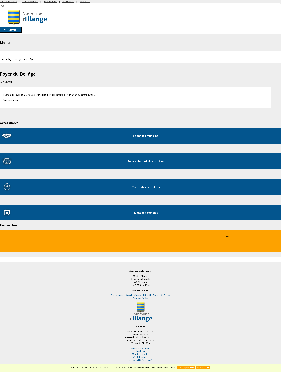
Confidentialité (140, 356)
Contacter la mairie (140, 348)
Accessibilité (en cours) (140, 359)
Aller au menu (50, 1)
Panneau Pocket (140, 297)
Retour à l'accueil (8, 1)
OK (227, 236)
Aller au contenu (30, 1)
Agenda (13, 59)
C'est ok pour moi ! (186, 367)
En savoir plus (203, 367)
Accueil (5, 59)
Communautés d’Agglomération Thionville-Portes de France (140, 295)
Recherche (85, 1)
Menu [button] (12, 29)
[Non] (277, 367)
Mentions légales (140, 354)
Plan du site (68, 1)
